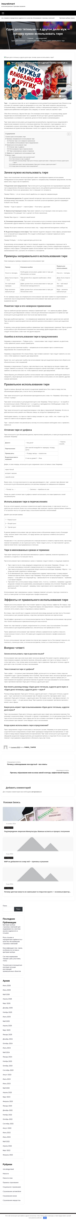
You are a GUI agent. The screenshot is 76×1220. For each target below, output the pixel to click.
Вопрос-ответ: (11, 155)
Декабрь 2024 (8, 1039)
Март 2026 (6, 1003)
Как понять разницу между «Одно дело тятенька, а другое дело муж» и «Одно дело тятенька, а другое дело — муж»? (40, 161)
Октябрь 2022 (7, 1119)
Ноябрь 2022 (7, 1115)
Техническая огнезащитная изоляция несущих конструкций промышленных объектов (12, 968)
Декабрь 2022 (8, 1110)
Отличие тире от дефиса (16, 147)
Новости (6, 1174)
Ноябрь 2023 (7, 1061)
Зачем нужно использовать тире (16, 137)
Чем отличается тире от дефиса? (21, 159)
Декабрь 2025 (8, 1008)
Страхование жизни (10, 1196)
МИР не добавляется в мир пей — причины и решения (26, 861)
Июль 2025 (7, 1017)
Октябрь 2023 (7, 1066)
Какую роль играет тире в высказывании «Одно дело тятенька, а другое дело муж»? (34, 164)
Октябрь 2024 (8, 1043)
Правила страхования (10, 1182)
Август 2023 (7, 1075)
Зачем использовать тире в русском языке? (23, 157)
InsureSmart (8, 3)
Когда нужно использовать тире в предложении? (25, 166)
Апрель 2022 (7, 1146)
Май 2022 (6, 1141)
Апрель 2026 (7, 999)
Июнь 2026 (7, 990)
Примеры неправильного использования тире (20, 139)
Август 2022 (7, 1128)
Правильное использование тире (16, 145)
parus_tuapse (30, 747)
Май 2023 (6, 1088)
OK (45, 1218)
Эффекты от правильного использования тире (21, 153)
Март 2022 (6, 1150)
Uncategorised (9, 827)
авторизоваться (36, 792)
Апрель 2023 (7, 1092)
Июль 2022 (7, 1133)
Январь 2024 (7, 1057)
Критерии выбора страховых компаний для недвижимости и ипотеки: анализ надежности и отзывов (12, 929)
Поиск (5, 906)
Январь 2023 (7, 1106)
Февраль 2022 (8, 1155)
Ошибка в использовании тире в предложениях (23, 143)
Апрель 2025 (7, 1026)
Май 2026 (6, 994)
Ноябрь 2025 (7, 1012)
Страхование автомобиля (12, 1191)
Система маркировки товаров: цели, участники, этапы (12, 959)
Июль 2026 (7, 986)
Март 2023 (6, 1097)
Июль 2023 (7, 1079)
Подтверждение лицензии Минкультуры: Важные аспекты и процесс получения (37, 831)
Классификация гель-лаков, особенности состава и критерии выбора (12, 950)
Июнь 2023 (7, 1084)
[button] (68, 134)
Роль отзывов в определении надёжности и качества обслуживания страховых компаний (12, 940)
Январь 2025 (7, 1035)
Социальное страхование (12, 1187)
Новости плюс (8, 1178)
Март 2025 (6, 1030)
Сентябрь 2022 (8, 1124)
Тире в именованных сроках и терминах (21, 151)
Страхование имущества (11, 1200)
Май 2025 (6, 1021)
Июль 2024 (7, 1048)
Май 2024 (6, 1052)
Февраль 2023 (8, 1101)
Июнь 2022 (7, 1137)
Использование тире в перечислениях (21, 149)
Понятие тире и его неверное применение (22, 141)
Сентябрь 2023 (8, 1070)
